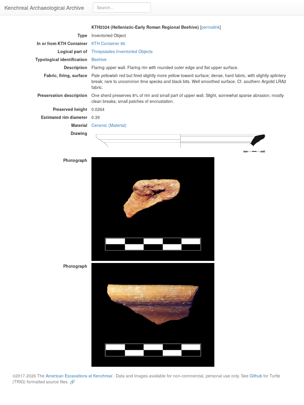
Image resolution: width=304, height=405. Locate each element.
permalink (210, 27)
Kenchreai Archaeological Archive (44, 7)
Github (256, 376)
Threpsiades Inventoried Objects (122, 51)
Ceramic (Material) (108, 125)
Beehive (99, 59)
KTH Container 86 (108, 43)
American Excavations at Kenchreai (79, 376)
